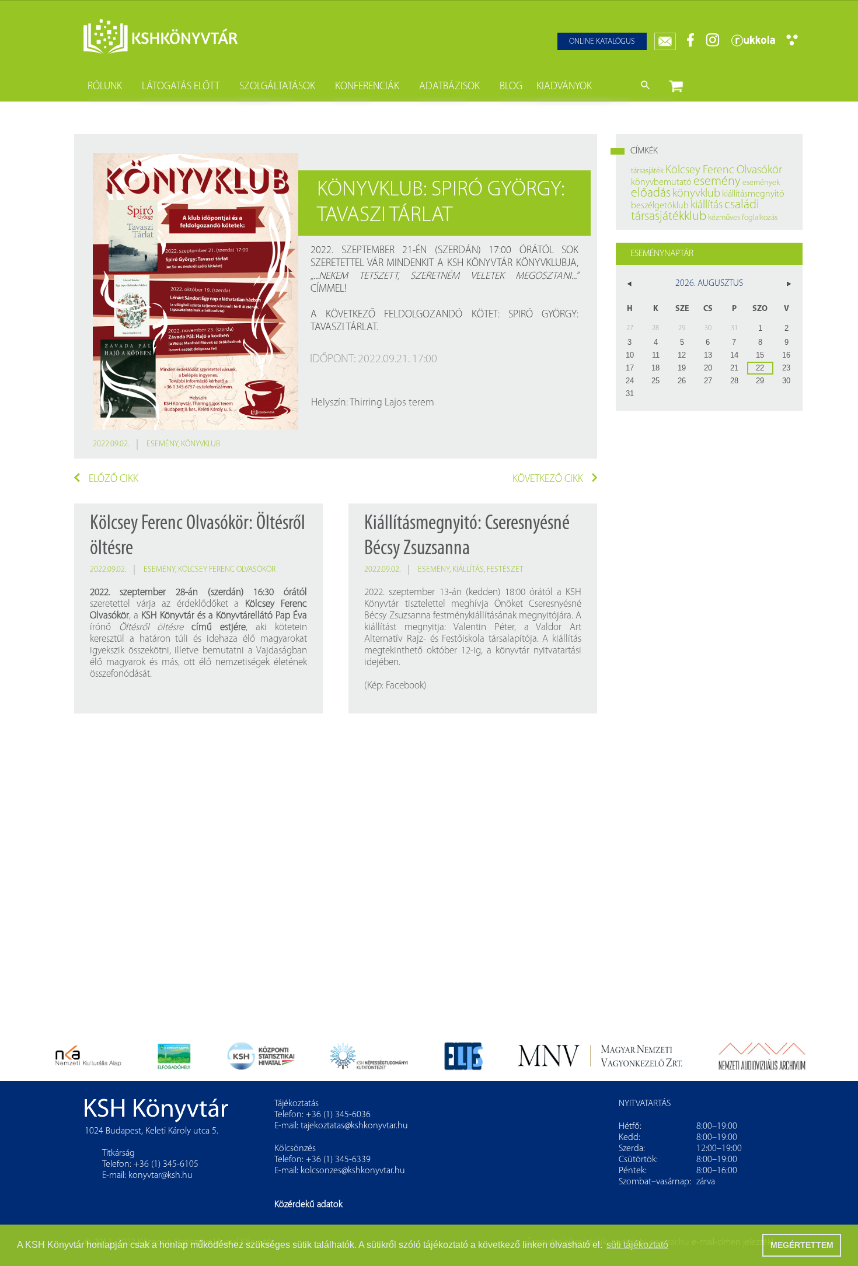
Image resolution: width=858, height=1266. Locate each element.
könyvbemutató (661, 182)
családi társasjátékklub (695, 210)
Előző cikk (113, 479)
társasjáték (647, 171)
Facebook (405, 686)
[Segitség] (792, 43)
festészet (505, 569)
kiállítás (468, 569)
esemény (162, 444)
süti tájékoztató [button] (637, 1245)
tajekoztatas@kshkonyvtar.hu (354, 1126)
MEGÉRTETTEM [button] (801, 1245)
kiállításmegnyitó (753, 194)
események (761, 183)
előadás (651, 193)
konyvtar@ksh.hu (160, 1175)
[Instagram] (713, 44)
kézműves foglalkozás (742, 218)
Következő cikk (547, 479)
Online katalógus (602, 41)
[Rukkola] (753, 44)
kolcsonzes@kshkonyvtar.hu (353, 1171)
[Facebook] (691, 44)
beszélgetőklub (660, 206)
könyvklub (200, 444)
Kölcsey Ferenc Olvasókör (226, 569)
